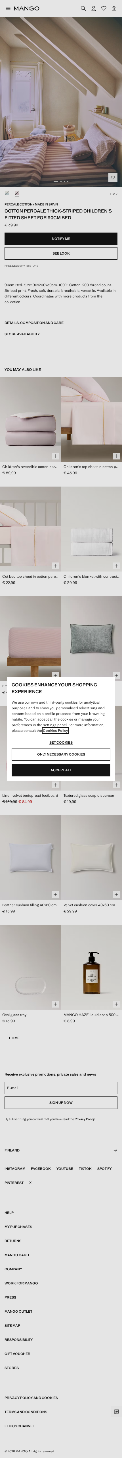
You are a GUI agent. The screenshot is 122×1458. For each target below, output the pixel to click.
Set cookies (61, 742)
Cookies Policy (55, 730)
